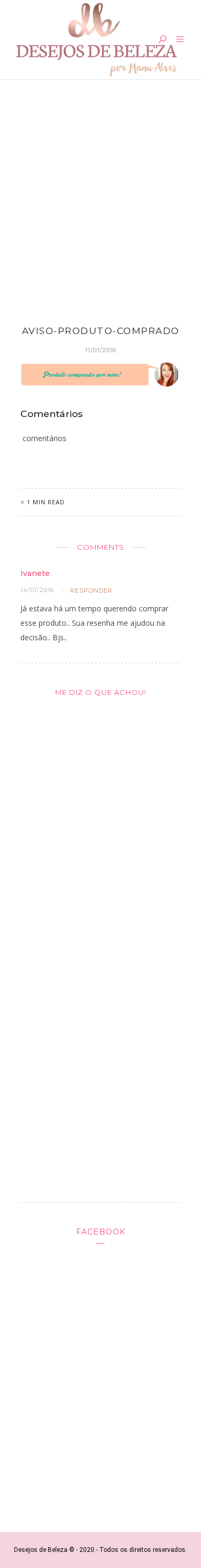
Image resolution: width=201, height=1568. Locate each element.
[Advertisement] (100, 194)
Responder (91, 590)
